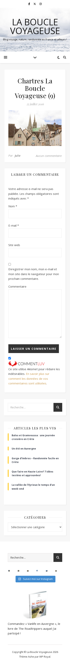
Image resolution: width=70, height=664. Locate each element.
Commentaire (17, 286)
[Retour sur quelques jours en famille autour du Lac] (56, 571)
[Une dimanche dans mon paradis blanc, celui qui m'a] (37, 571)
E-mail (13, 225)
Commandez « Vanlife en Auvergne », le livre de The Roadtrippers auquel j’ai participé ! (34, 628)
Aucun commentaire (49, 156)
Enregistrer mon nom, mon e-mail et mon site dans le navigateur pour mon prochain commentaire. (33, 274)
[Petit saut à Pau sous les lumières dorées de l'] (18, 571)
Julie (18, 155)
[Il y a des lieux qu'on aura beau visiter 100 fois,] (46, 571)
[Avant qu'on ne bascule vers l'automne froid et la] (9, 571)
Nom (12, 206)
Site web (14, 245)
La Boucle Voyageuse (35, 26)
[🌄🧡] (28, 571)
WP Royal (44, 656)
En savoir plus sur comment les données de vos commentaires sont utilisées (28, 378)
